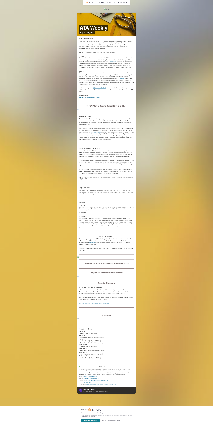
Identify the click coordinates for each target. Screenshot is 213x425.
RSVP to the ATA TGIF (99, 88)
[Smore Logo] (90, 2)
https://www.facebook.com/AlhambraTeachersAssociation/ (101, 384)
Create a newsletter (90, 420)
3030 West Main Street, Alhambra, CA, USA (96, 380)
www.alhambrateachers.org (91, 378)
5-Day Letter (112, 61)
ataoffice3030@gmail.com (90, 376)
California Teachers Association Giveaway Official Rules (94, 303)
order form (92, 242)
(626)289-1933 (87, 382)
